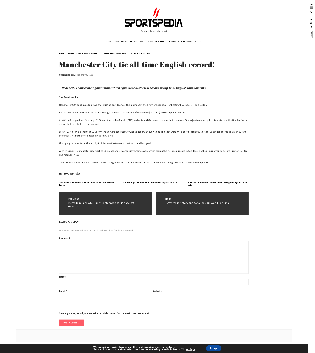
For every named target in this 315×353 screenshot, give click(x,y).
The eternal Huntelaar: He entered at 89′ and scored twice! (86, 183)
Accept (214, 348)
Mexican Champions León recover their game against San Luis (217, 183)
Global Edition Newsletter (182, 41)
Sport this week (156, 41)
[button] (311, 12)
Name (63, 276)
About (109, 41)
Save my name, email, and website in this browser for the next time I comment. (104, 313)
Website (157, 291)
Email (63, 291)
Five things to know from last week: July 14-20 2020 (150, 182)
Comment (64, 238)
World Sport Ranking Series (129, 41)
